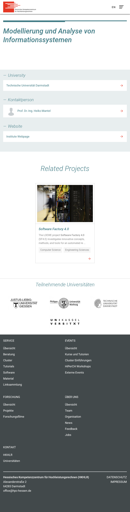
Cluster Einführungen (78, 360)
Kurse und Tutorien (77, 354)
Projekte (8, 410)
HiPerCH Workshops (78, 366)
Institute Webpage (17, 136)
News (68, 422)
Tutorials (8, 366)
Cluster (7, 360)
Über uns (71, 397)
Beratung (9, 354)
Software (9, 372)
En (114, 7)
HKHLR (7, 454)
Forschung (11, 397)
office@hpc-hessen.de (17, 490)
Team (68, 410)
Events (70, 340)
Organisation (73, 416)
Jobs (68, 435)
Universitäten (11, 461)
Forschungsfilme (13, 416)
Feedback (71, 428)
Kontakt (9, 447)
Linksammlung (12, 384)
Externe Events (74, 372)
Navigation (121, 8)
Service (8, 340)
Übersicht (9, 348)
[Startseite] (20, 7)
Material (8, 378)
